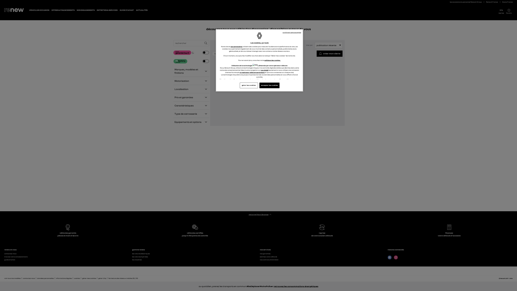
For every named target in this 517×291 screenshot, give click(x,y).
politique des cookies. (272, 60)
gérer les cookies (249, 85)
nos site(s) (264, 70)
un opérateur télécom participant (252, 72)
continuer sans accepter (292, 32)
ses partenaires (236, 47)
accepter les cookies (269, 85)
